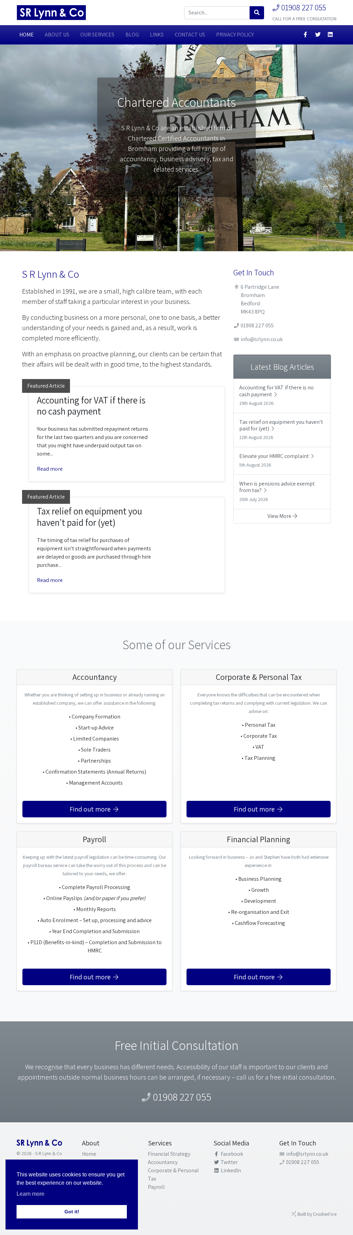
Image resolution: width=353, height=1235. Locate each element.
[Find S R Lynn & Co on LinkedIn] (330, 35)
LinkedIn (230, 1170)
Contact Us (190, 34)
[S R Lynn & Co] (51, 12)
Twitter (229, 1162)
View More (280, 516)
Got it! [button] (71, 1211)
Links (157, 34)
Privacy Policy (235, 34)
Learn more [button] (30, 1194)
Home (26, 34)
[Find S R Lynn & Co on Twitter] (318, 35)
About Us (57, 34)
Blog (132, 34)
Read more (50, 468)
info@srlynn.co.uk (261, 339)
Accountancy (163, 1162)
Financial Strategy (169, 1153)
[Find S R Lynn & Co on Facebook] (305, 35)
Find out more (91, 809)
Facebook (231, 1153)
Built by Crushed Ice (316, 1214)
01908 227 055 (303, 7)
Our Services (97, 34)
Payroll (156, 1187)
